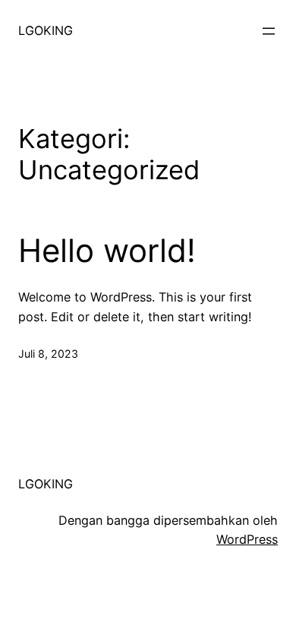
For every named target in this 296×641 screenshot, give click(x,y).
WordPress (247, 539)
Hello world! (107, 251)
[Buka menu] (269, 31)
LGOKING (45, 30)
